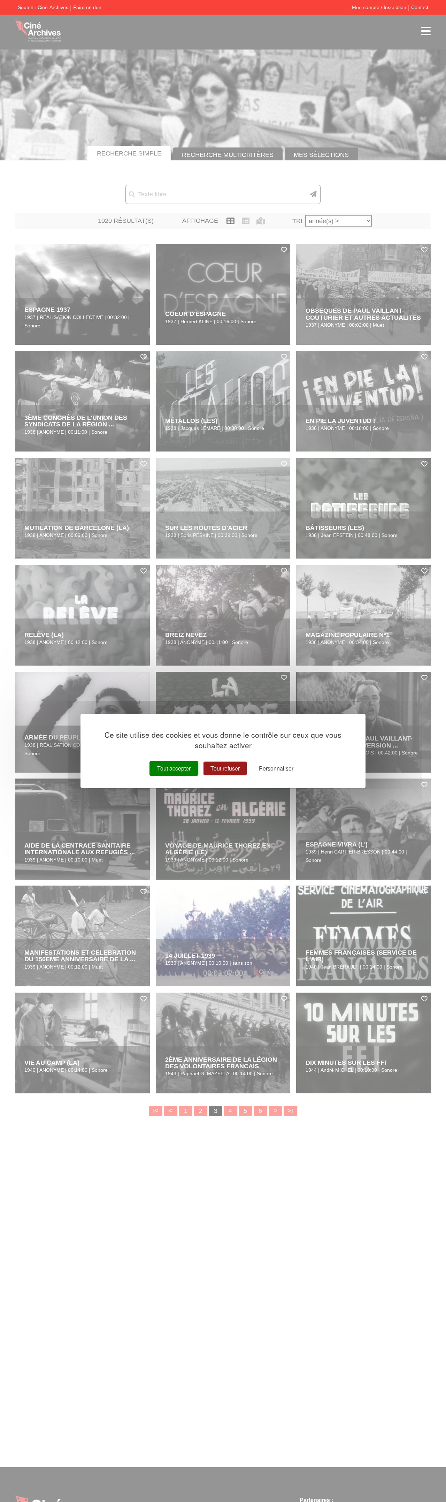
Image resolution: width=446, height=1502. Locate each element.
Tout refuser (225, 768)
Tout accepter (174, 768)
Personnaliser (276, 768)
